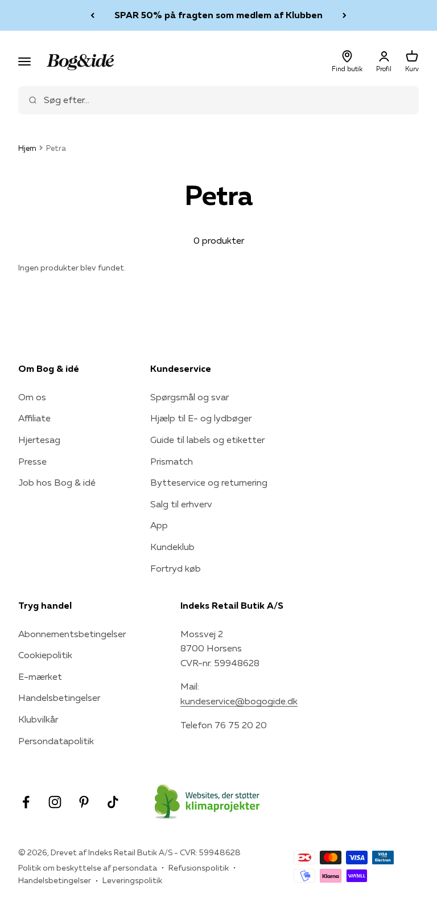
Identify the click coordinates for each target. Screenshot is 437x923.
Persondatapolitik (56, 740)
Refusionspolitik (198, 868)
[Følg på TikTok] (113, 802)
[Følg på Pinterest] (84, 802)
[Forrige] (92, 15)
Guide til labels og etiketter (207, 439)
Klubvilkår (38, 719)
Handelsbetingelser (59, 697)
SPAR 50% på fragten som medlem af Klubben (218, 14)
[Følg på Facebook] (26, 802)
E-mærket (40, 676)
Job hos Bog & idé (57, 482)
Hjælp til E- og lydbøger (201, 418)
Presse (32, 461)
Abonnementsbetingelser (72, 633)
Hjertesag (39, 439)
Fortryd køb (175, 568)
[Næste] (345, 15)
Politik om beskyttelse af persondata (87, 868)
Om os (32, 397)
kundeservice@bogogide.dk (239, 701)
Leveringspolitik (132, 880)
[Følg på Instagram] (55, 802)
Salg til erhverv (181, 504)
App (159, 525)
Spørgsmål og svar (189, 397)
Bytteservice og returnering (208, 482)
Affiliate (34, 418)
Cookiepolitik (45, 655)
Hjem (27, 148)
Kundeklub (172, 546)
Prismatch (171, 461)
